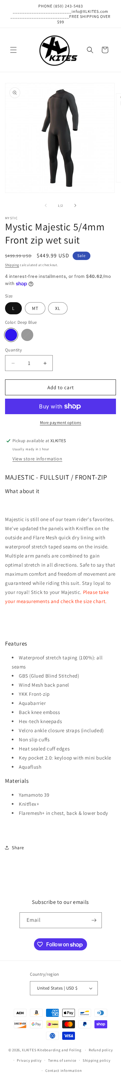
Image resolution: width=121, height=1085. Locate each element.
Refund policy (101, 1050)
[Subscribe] (94, 920)
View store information (37, 459)
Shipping (12, 265)
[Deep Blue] (11, 335)
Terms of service (62, 1060)
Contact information (63, 1070)
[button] (13, 49)
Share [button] (18, 848)
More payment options (60, 422)
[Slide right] (75, 205)
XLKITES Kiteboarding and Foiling (51, 1050)
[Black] (27, 335)
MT (35, 308)
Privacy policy (29, 1060)
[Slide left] (45, 205)
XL (58, 308)
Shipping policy (97, 1060)
